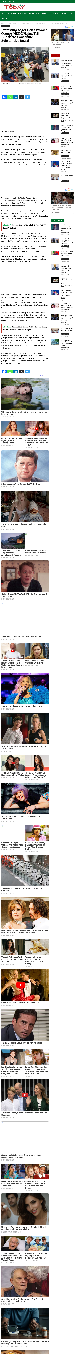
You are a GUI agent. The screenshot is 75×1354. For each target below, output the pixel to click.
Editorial (63, 13)
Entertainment (54, 13)
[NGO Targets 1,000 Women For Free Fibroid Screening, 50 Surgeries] (55, 140)
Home (4, 13)
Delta (62, 120)
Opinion (4, 18)
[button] (71, 14)
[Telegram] (27, 97)
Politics (31, 13)
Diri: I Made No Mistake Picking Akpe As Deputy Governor (67, 177)
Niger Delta (11, 13)
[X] (21, 97)
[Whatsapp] (10, 97)
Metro (38, 13)
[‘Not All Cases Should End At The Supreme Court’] (55, 152)
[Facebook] (4, 97)
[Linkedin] (15, 97)
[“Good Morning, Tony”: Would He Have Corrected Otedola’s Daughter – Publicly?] (55, 62)
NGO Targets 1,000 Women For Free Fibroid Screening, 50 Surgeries (67, 140)
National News (22, 13)
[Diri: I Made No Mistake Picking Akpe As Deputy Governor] (55, 177)
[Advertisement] (51, 7)
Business (44, 13)
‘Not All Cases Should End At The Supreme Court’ (66, 152)
